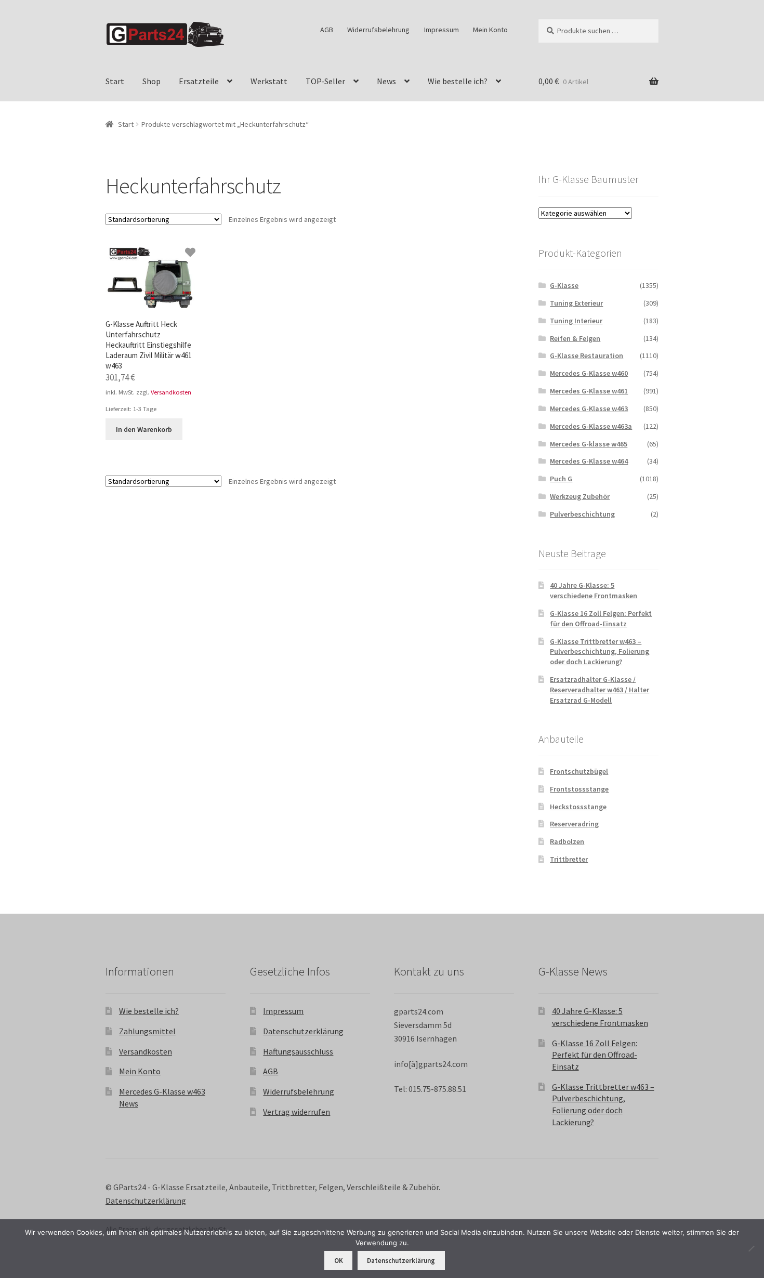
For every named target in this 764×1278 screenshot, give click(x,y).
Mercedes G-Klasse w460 (589, 373)
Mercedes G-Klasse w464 (589, 461)
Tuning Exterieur (576, 303)
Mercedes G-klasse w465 (588, 444)
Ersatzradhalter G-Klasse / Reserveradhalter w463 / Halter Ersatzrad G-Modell (599, 690)
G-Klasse (564, 285)
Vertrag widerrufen (296, 1111)
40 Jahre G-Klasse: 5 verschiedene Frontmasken (593, 590)
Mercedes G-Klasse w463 (589, 408)
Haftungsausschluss (298, 1051)
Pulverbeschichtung (582, 514)
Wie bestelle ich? (458, 81)
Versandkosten (171, 392)
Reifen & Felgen (575, 338)
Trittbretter (569, 859)
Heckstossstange (578, 806)
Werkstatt (269, 81)
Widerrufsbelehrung (378, 29)
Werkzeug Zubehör (580, 496)
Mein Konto (490, 29)
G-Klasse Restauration (586, 355)
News (386, 81)
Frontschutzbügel (579, 771)
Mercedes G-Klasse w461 (589, 391)
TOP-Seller (325, 81)
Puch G (561, 478)
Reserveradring (574, 823)
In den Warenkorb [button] (144, 429)
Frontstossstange (579, 789)
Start (115, 81)
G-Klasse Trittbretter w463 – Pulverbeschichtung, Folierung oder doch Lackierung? (599, 652)
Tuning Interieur (576, 320)
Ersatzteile (199, 81)
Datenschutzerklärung (303, 1031)
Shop (151, 81)
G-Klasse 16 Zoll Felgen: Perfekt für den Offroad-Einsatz (601, 618)
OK (338, 1260)
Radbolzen (567, 841)
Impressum (441, 29)
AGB (326, 29)
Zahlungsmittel (147, 1031)
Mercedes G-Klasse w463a (591, 426)
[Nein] (751, 1248)
